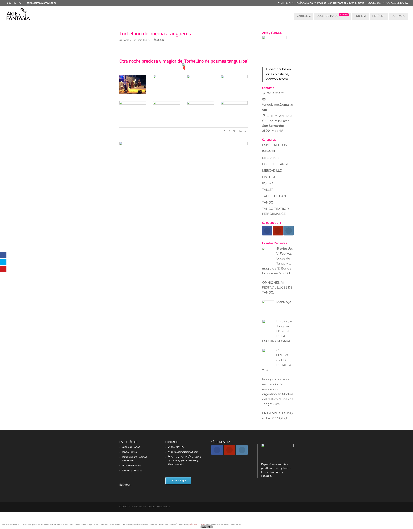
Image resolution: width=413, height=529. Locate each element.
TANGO (267, 202)
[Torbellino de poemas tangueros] (132, 94)
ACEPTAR (206, 527)
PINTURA (268, 177)
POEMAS (269, 183)
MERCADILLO (272, 170)
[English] (121, 489)
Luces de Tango (131, 447)
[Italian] (134, 489)
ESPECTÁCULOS (154, 40)
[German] (130, 489)
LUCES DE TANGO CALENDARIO (388, 3)
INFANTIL (269, 151)
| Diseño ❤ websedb (158, 506)
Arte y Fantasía (133, 40)
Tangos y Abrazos (132, 470)
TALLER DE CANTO (276, 196)
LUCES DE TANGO (332, 15)
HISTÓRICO (379, 16)
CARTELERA (304, 16)
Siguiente (239, 131)
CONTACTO (398, 16)
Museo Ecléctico (131, 465)
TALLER (267, 189)
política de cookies (196, 524)
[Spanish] (138, 489)
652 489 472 (14, 3)
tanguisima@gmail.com (184, 452)
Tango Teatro (129, 452)
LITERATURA (271, 158)
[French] (125, 489)
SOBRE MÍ (360, 16)
